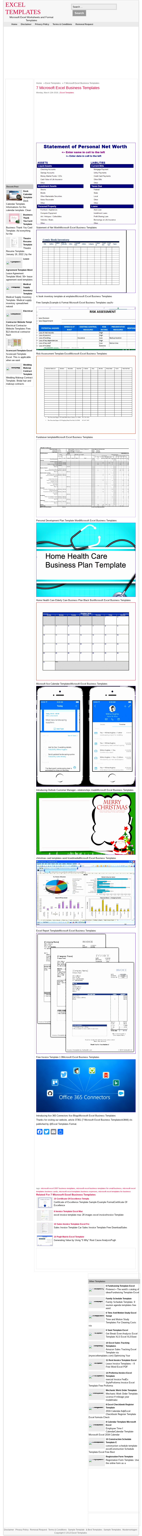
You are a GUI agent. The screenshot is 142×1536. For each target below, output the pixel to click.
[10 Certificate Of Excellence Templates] (45, 1207)
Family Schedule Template (119, 1298)
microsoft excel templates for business (114, 1191)
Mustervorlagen (129, 1530)
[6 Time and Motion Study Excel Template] (97, 1315)
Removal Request (84, 24)
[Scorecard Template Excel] (14, 348)
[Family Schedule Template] (97, 1301)
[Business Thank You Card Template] (14, 223)
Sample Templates (112, 1530)
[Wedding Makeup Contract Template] (14, 367)
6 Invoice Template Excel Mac (68, 1211)
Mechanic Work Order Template (121, 1390)
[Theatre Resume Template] (14, 247)
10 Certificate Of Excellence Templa (71, 1199)
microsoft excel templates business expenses (78, 1191)
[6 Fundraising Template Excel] (97, 1288)
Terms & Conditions (62, 24)
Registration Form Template (119, 1456)
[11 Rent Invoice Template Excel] (97, 1362)
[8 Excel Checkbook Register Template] (97, 1407)
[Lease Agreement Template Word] (14, 261)
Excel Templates (53, 83)
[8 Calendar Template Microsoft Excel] (97, 1424)
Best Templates (95, 1530)
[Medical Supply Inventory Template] (14, 286)
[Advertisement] (69, 52)
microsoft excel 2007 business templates (58, 1188)
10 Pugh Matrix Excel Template (69, 1237)
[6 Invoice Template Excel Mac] (45, 1220)
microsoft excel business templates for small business (99, 1188)
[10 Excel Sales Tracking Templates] (97, 1345)
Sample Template (76, 1530)
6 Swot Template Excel (117, 1330)
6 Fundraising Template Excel (120, 1286)
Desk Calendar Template (27, 194)
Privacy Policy (42, 24)
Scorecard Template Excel (19, 350)
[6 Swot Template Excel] (97, 1332)
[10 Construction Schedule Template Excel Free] (97, 1441)
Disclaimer (26, 24)
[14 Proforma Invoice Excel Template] (97, 1375)
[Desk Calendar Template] (14, 199)
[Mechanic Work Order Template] (97, 1393)
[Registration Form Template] (97, 1459)
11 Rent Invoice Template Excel (121, 1360)
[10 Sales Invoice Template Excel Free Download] (44, 1232)
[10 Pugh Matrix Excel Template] (45, 1245)
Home (14, 24)
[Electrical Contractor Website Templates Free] (14, 313)
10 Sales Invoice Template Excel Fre (71, 1224)
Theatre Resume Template (27, 241)
